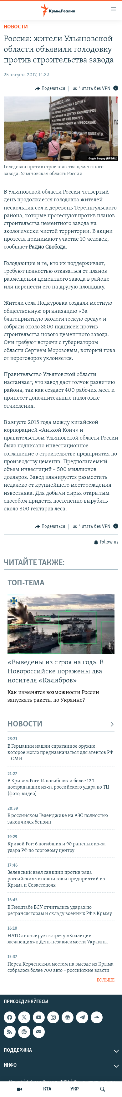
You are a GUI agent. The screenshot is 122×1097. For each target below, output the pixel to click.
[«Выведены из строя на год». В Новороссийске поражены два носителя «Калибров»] (61, 624)
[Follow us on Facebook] (10, 1017)
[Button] (50, 89)
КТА (47, 1089)
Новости (16, 27)
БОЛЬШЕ (105, 980)
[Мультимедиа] (19, 1089)
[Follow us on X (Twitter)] (24, 1017)
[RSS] (10, 1032)
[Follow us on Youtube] (39, 1017)
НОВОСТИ (25, 724)
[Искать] (102, 1089)
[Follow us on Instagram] (53, 1017)
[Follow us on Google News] (68, 1017)
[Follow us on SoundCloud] (97, 1017)
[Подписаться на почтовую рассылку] (39, 1032)
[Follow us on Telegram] (82, 1017)
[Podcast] (24, 1032)
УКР (74, 1089)
